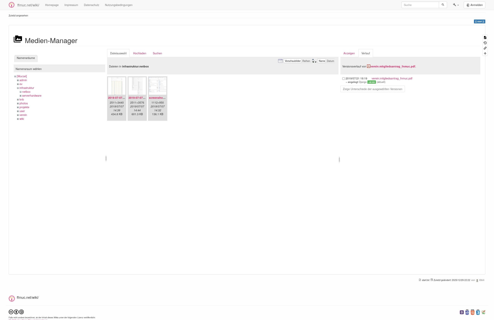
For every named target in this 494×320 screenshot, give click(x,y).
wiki (21, 119)
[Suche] (443, 5)
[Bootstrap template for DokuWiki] (462, 311)
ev (20, 84)
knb (21, 99)
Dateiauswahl (118, 53)
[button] (456, 5)
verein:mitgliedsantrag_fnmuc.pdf (392, 66)
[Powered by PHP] (467, 311)
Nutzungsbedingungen (119, 5)
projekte (24, 107)
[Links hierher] (485, 47)
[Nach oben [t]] (485, 53)
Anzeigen (349, 53)
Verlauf (365, 53)
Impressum (71, 5)
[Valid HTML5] (473, 311)
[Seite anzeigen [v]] (485, 37)
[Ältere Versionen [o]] (485, 42)
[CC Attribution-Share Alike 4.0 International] (16, 311)
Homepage (52, 5)
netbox (26, 92)
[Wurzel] (22, 76)
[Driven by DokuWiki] (483, 311)
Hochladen (139, 53)
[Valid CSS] (478, 311)
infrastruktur (26, 88)
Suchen (157, 53)
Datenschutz (91, 5)
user (22, 111)
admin (23, 80)
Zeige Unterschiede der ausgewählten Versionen (372, 89)
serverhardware (31, 95)
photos (23, 103)
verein (23, 115)
